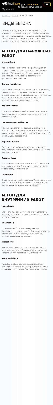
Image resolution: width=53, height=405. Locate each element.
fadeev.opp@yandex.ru (30, 6)
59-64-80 (28, 4)
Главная (6, 15)
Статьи (15, 15)
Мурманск (7, 9)
